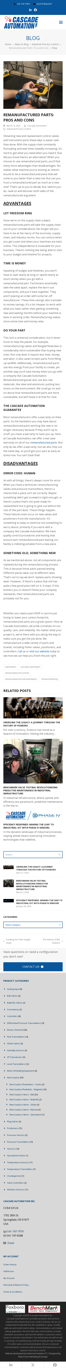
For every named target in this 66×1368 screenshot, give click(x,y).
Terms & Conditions (12, 1291)
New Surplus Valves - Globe (22, 1104)
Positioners (12, 1128)
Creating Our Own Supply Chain (16, 941)
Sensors (11, 1148)
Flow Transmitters (15, 1036)
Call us (21, 651)
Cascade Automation (37, 125)
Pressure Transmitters (18, 1141)
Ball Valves (12, 995)
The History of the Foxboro (48, 941)
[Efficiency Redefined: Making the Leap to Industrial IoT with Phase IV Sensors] (33, 815)
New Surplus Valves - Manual (23, 1109)
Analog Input (13, 989)
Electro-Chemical (15, 1029)
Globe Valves (13, 1043)
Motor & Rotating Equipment (20, 1070)
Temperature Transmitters (20, 1169)
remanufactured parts (43, 442)
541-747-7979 (23, 4)
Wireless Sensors (15, 1189)
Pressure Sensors (16, 1135)
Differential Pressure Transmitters (23, 1023)
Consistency (13, 1009)
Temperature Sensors (18, 1162)
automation (10, 666)
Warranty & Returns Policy (16, 1284)
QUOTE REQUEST (44, 4)
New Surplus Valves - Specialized (25, 1114)
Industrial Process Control (19, 129)
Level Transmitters (16, 1064)
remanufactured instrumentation (21, 678)
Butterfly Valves (14, 1002)
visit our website (39, 651)
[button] (61, 22)
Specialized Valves (16, 1155)
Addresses (8, 1271)
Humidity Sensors (15, 1050)
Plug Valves (12, 1121)
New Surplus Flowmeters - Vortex (25, 1084)
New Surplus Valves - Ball (21, 1094)
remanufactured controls (17, 672)
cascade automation (30, 666)
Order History (9, 1264)
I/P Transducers (14, 1057)
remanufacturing (49, 678)
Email (11, 1243)
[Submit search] (59, 854)
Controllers (12, 1016)
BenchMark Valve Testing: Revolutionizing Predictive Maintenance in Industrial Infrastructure (30, 790)
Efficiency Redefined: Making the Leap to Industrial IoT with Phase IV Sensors (28, 826)
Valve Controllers (15, 1182)
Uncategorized (14, 1175)
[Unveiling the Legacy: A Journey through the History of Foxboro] (33, 707)
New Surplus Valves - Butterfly (24, 1099)
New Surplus (13, 1077)
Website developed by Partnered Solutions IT (26, 1353)
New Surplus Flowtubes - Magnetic (26, 1089)
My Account (8, 1278)
